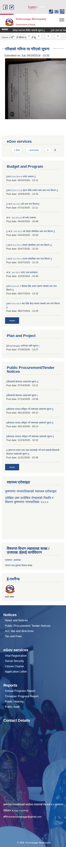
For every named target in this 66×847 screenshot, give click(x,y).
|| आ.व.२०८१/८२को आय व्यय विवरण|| (22, 204)
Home (5, 37)
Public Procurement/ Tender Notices (27, 625)
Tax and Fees (13, 636)
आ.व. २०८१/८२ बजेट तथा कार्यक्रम (21, 272)
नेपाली (42, 7)
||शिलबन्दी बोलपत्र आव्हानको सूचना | (22, 395)
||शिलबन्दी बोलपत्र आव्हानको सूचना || (22, 381)
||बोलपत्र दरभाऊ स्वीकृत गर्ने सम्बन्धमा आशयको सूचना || (30, 436)
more (12, 320)
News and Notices (16, 620)
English (32, 7)
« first (17, 150)
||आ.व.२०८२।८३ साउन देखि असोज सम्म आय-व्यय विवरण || (32, 190)
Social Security (14, 661)
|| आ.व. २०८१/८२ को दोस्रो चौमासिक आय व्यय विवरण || (30, 231)
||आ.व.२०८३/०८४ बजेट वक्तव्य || (21, 176)
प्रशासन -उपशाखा (13, 560)
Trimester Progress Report (22, 696)
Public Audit (12, 706)
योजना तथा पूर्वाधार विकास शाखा (18, 565)
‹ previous (33, 150)
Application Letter (16, 671)
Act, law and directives (19, 631)
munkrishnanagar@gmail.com (25, 816)
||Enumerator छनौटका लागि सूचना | (22, 345)
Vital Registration (16, 655)
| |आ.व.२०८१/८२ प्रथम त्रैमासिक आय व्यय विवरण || (29, 258)
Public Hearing (14, 701)
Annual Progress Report (20, 690)
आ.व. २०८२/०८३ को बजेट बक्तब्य (21, 217)
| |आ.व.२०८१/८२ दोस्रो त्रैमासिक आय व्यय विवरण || (29, 245)
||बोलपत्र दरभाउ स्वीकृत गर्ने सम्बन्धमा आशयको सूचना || (29, 409)
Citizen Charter (14, 666)
